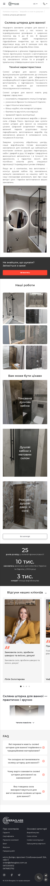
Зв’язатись (25, 272)
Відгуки (6, 847)
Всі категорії (25, 536)
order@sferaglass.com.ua (15, 863)
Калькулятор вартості (36, 844)
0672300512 (8, 866)
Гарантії (6, 833)
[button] (5, 219)
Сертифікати (8, 836)
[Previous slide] (40, 593)
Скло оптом (32, 836)
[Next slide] (45, 593)
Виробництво (33, 833)
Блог (5, 844)
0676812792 (8, 868)
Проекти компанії (11, 840)
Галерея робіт (9, 851)
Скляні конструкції (35, 840)
